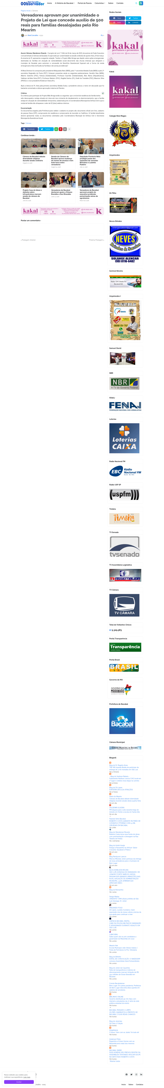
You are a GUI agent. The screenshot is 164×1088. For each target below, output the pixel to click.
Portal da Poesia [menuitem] (85, 3)
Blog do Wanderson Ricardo (119, 832)
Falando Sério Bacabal (117, 819)
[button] (136, 3)
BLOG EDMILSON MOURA (118, 870)
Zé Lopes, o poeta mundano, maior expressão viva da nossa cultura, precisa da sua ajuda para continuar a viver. (125, 912)
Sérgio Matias (114, 897)
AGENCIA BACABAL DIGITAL (119, 921)
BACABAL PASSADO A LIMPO (120, 1010)
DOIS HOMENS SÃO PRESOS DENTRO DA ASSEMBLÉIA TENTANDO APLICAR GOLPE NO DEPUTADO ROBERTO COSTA (125, 1055)
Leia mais (26, 1077)
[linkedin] (141, 1074)
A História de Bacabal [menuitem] (64, 3)
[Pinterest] (60, 129)
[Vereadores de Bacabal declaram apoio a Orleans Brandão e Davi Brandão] (62, 180)
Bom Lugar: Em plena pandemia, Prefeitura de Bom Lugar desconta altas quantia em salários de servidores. (125, 988)
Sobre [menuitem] (110, 3)
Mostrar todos (115, 1061)
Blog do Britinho (115, 957)
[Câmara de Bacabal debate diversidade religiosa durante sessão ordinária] (34, 146)
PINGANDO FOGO (115, 908)
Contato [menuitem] (119, 3)
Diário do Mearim (115, 796)
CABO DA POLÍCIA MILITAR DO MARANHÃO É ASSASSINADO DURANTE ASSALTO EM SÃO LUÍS (125, 925)
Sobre (131, 1085)
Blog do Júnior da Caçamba (119, 968)
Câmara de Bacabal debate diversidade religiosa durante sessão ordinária (34, 159)
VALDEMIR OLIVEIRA (116, 808)
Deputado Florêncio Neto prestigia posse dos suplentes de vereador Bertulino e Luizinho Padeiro (90, 161)
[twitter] (131, 1074)
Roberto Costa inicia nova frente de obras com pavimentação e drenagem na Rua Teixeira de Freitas (124, 836)
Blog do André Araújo (117, 845)
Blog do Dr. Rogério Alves (118, 765)
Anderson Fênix (114, 1039)
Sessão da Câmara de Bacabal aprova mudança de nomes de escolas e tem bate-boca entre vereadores (62, 161)
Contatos (139, 1085)
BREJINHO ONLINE (116, 997)
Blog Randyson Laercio (117, 856)
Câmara (35, 10)
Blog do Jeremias (115, 1021)
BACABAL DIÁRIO (115, 1050)
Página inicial (25, 10)
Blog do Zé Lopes (115, 787)
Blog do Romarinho (116, 890)
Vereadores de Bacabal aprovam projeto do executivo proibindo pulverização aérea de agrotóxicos (89, 194)
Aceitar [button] (19, 1082)
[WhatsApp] (56, 129)
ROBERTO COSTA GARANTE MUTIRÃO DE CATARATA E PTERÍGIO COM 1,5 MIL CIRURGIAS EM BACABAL (124, 823)
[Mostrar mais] (69, 129)
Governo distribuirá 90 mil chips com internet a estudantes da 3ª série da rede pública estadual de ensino (124, 1001)
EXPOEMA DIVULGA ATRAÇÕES (121, 790)
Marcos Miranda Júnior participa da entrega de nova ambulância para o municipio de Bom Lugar (125, 861)
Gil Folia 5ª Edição (116, 1023)
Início (123, 1085)
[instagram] (136, 1074)
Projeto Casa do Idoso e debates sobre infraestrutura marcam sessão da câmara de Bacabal (32, 194)
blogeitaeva (113, 1030)
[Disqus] (62, 269)
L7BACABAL (113, 934)
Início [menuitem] (49, 3)
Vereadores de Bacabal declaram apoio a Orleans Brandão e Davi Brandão (61, 192)
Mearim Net (113, 945)
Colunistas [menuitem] (99, 3)
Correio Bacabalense (117, 983)
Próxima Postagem (96, 240)
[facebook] (126, 1074)
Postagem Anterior (29, 240)
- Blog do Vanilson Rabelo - (119, 776)
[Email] (65, 129)
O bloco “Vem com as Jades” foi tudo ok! (124, 1032)
